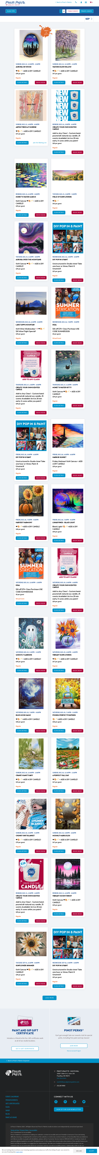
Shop (8, 1110)
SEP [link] (87, 19)
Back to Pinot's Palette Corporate (18, 1061)
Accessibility (33, 1130)
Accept (91, 1151)
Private (86, 11)
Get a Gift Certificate (25, 1049)
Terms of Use (15, 1130)
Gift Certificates (12, 1103)
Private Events (12, 1100)
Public (73, 11)
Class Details (22, 82)
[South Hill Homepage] (15, 2)
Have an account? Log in (74, 1051)
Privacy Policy (24, 1130)
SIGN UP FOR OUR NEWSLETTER (68, 1109)
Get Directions (61, 1078)
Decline (79, 1151)
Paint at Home (11, 1117)
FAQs (8, 1107)
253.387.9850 (61, 1086)
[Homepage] (28, 1073)
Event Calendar (12, 1097)
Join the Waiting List (40, 143)
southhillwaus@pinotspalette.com (68, 1082)
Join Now (74, 1046)
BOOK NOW (40, 82)
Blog (8, 1114)
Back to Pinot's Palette (64, 2)
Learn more (19, 1152)
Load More (49, 998)
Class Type (11, 11)
